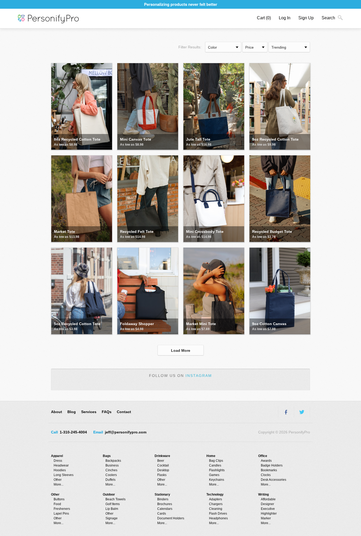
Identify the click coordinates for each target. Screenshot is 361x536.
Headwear (61, 465)
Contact (124, 412)
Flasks (161, 475)
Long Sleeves (63, 475)
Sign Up (306, 18)
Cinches (111, 470)
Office (262, 456)
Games (214, 475)
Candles (215, 465)
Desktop (163, 470)
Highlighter (269, 513)
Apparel (57, 456)
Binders (162, 499)
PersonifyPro (48, 19)
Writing (263, 494)
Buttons (59, 499)
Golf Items (112, 504)
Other (58, 480)
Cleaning (215, 509)
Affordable (268, 499)
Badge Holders (272, 465)
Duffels (110, 480)
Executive (268, 509)
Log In (284, 18)
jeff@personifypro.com (125, 432)
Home (210, 456)
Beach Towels (115, 499)
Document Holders (170, 518)
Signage (111, 518)
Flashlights (217, 470)
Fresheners (62, 509)
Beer (160, 461)
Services (88, 412)
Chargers (216, 504)
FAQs (107, 412)
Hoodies (60, 470)
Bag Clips (216, 461)
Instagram (199, 375)
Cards (161, 513)
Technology (215, 494)
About (56, 412)
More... (58, 484)
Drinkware (162, 456)
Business (112, 465)
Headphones (218, 518)
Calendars (164, 509)
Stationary (162, 494)
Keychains (216, 480)
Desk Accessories (273, 480)
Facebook (286, 412)
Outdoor (109, 494)
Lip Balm (111, 509)
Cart (264, 18)
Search (328, 18)
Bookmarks (269, 470)
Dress (58, 461)
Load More (180, 350)
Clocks (266, 475)
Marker (266, 518)
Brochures (164, 504)
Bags (107, 456)
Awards (266, 461)
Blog (71, 412)
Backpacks (113, 461)
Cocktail (163, 465)
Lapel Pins (61, 513)
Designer (267, 504)
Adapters (215, 499)
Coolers (111, 475)
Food (57, 504)
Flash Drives (218, 513)
